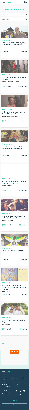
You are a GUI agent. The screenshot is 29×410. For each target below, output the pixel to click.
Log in (14, 404)
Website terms (5, 394)
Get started (14, 351)
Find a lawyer (5, 384)
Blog (17, 384)
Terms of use (5, 390)
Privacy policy (5, 392)
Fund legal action (6, 386)
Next (3, 343)
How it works (5, 383)
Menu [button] (26, 2)
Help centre (18, 383)
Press (17, 386)
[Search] (26, 19)
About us (4, 388)
